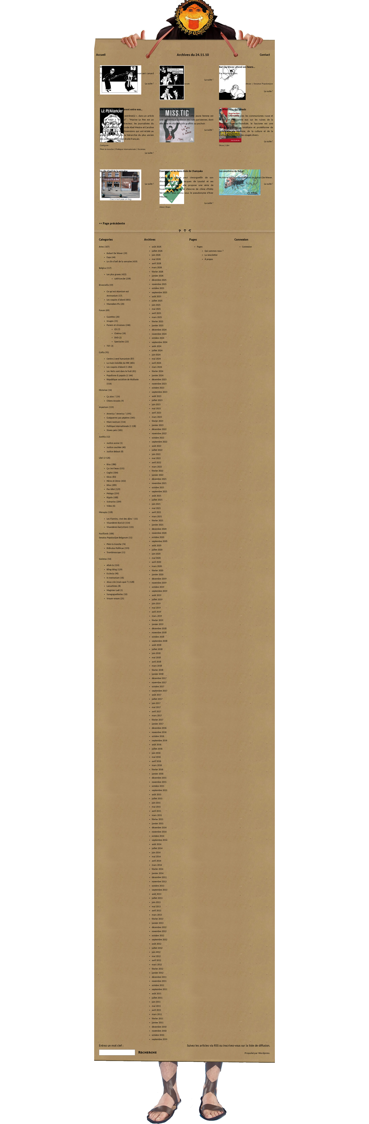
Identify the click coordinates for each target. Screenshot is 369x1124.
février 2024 (157, 371)
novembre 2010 (159, 1031)
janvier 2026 (157, 276)
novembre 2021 (159, 483)
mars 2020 (157, 566)
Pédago (110, 493)
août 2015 (156, 795)
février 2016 (157, 770)
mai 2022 (156, 458)
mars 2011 (157, 1014)
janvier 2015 (157, 824)
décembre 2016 (159, 728)
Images (110, 321)
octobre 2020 (158, 537)
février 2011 (157, 1019)
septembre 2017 (159, 691)
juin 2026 (156, 255)
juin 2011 (156, 1002)
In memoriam (113, 578)
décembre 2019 (159, 579)
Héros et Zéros (113, 481)
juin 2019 (156, 604)
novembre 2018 (159, 633)
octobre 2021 (158, 487)
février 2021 (157, 521)
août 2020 (156, 546)
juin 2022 (156, 454)
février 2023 (157, 421)
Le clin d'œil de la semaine (119, 262)
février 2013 (157, 919)
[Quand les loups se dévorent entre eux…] (112, 141)
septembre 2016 (159, 741)
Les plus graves (114, 274)
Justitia (102, 437)
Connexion (247, 247)
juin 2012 (156, 952)
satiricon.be (119, 279)
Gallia (102, 352)
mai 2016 (156, 757)
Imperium (103, 407)
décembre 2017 (159, 678)
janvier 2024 (157, 375)
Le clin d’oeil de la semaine (114, 171)
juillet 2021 (157, 500)
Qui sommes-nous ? (214, 251)
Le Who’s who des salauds (232, 109)
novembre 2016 (159, 732)
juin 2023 (156, 404)
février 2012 (157, 969)
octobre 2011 (158, 985)
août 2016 (156, 745)
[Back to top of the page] (184, 232)
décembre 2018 (159, 629)
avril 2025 (156, 313)
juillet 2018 (157, 649)
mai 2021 (156, 508)
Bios (109, 464)
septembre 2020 (159, 541)
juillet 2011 (157, 998)
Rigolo (110, 497)
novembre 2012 (159, 931)
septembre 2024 (159, 342)
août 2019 (156, 595)
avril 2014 (156, 861)
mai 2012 (156, 956)
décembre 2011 (159, 977)
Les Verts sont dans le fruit (119, 371)
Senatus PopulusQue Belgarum (113, 538)
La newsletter (211, 255)
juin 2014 (156, 853)
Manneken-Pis (113, 304)
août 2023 (156, 396)
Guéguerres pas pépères (118, 418)
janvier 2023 (157, 425)
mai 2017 (156, 707)
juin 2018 (156, 653)
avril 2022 (156, 463)
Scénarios (111, 502)
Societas (141, 149)
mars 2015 (157, 815)
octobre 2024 (158, 338)
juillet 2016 (157, 749)
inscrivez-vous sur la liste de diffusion (246, 1045)
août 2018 (156, 645)
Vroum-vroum (113, 599)
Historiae (103, 390)
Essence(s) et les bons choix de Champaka (181, 171)
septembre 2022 (159, 442)
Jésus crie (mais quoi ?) (118, 582)
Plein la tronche (107, 149)
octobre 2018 (158, 637)
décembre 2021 (159, 479)
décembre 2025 (159, 280)
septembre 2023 (159, 392)
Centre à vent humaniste (118, 359)
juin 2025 (156, 305)
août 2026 (156, 247)
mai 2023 (156, 409)
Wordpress (263, 1053)
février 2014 (157, 869)
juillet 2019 (157, 600)
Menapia (103, 512)
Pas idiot (111, 489)
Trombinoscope (114, 552)
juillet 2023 (157, 400)
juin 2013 (156, 902)
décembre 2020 (159, 529)
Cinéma (117, 333)
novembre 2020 (159, 533)
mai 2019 (156, 608)
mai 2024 (156, 359)
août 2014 (156, 844)
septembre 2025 (159, 292)
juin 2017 (156, 703)
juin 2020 (156, 554)
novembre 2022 (159, 433)
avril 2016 (156, 761)
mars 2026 (157, 267)
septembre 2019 (159, 591)
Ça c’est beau (113, 468)
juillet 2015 (157, 799)
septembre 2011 (159, 989)
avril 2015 (156, 811)
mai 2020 (156, 558)
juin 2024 (156, 355)
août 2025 (156, 297)
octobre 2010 (158, 1035)
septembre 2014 (159, 840)
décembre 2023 (159, 380)
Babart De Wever (115, 253)
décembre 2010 (159, 1027)
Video (109, 506)
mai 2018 (156, 658)
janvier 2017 (157, 724)
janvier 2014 (157, 873)
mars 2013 (157, 915)
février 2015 (157, 819)
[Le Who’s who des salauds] (230, 141)
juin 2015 (156, 803)
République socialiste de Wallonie (123, 380)
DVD (116, 338)
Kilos (109, 485)
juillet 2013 (157, 898)
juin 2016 (156, 753)
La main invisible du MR (118, 363)
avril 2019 (156, 612)
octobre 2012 (158, 936)
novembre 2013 (159, 882)
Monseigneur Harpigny (112, 67)
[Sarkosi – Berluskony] (172, 99)
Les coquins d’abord (116, 367)
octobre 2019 (158, 587)
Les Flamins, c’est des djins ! (120, 519)
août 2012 (156, 944)
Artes (162, 207)
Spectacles (119, 342)
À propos (209, 259)
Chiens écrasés (114, 401)
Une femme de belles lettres (174, 109)
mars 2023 (157, 417)
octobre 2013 (158, 886)
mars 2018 (157, 666)
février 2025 (157, 321)
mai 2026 (156, 259)
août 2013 (156, 894)
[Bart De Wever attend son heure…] (232, 99)
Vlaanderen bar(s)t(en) (117, 527)
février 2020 (157, 570)
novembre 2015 (159, 782)
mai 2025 (156, 309)
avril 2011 (156, 1010)
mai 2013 (156, 907)
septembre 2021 (159, 492)
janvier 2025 (157, 326)
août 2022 (156, 446)
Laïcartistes (112, 586)
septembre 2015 (159, 790)
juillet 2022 (157, 450)
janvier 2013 (157, 923)
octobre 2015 (158, 786)
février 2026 (157, 272)
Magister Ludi (113, 590)
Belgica (102, 268)
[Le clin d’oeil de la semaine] (120, 199)
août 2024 (156, 346)
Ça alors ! (111, 397)
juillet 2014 (157, 848)
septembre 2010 (159, 1039)
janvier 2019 (157, 624)
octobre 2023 (158, 388)
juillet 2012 (157, 948)
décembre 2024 (159, 330)
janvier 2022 (157, 475)
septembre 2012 (159, 940)
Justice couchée (114, 447)
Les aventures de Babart (231, 171)
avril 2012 (156, 960)
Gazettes (111, 317)
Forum (102, 310)
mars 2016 (157, 765)
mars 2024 (157, 367)
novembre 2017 (159, 683)
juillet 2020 (157, 550)
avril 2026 (156, 263)
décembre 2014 (159, 828)
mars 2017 (157, 716)
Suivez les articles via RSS (203, 1045)
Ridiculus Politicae (115, 548)
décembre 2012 (159, 927)
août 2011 (156, 994)
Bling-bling (112, 570)
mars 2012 (157, 965)
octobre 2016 (158, 736)
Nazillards (103, 534)
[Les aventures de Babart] (239, 194)
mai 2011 (156, 1006)
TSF (108, 346)
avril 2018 (156, 662)
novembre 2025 (159, 284)
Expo (168, 207)
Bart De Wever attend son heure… (237, 67)
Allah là (110, 565)
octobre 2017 (158, 687)
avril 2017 (156, 712)
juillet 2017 (157, 699)
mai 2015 (156, 807)
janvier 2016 (157, 774)
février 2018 (157, 670)
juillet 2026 (157, 251)
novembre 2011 (159, 981)
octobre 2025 (158, 288)
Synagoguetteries (115, 594)
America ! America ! (116, 414)
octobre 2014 (158, 836)
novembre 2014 (159, 832)
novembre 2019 (159, 583)
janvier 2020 (157, 575)
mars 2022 (157, 467)
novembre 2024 (159, 334)
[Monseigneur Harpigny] (120, 94)
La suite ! (149, 83)
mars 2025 (157, 317)
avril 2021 (156, 512)
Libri (227, 145)
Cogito (110, 473)
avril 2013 (156, 911)
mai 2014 (156, 857)
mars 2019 (157, 616)
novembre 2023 (159, 384)
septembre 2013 (159, 890)
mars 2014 (157, 865)
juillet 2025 (157, 301)
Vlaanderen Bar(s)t (116, 523)
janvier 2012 (157, 973)
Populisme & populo (116, 375)
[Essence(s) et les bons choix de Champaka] (172, 203)
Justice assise (113, 443)
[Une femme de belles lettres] (177, 141)
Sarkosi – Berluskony (170, 67)
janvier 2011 (157, 1023)
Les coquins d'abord (116, 300)
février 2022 (157, 471)
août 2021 (156, 496)
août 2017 (156, 695)
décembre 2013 (159, 877)
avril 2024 (156, 363)
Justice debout (113, 452)
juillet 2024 (157, 350)
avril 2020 (156, 562)
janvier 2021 (157, 525)
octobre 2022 (158, 438)
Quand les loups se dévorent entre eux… (121, 109)
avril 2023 (156, 413)
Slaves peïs (112, 430)
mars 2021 (157, 517)
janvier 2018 (157, 674)
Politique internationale (126, 149)
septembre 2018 (159, 641)
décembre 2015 (159, 778)
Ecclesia (110, 574)
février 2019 (157, 620)
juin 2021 (156, 504)
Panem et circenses (116, 325)
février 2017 (157, 720)
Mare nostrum (113, 422)
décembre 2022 (159, 429)
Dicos (221, 145)
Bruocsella (104, 285)
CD (115, 329)
